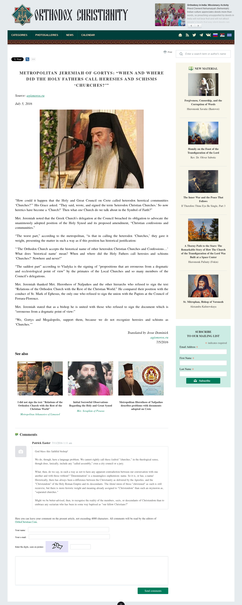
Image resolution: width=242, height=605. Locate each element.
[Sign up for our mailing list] (180, 35)
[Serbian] (222, 35)
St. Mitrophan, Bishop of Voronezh (203, 302)
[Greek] (229, 35)
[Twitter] (194, 35)
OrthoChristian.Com (26, 522)
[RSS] (187, 35)
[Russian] (215, 35)
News (70, 35)
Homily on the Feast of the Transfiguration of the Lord (203, 151)
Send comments (153, 591)
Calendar (88, 35)
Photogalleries (46, 35)
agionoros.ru (35, 95)
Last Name (187, 369)
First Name (187, 358)
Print (170, 51)
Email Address (189, 347)
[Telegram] (201, 35)
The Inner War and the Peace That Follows (203, 199)
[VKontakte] (208, 35)
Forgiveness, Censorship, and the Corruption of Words (203, 102)
